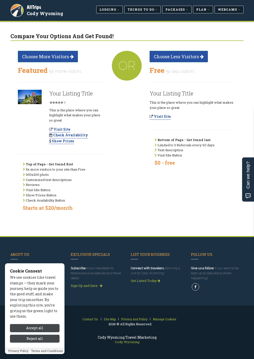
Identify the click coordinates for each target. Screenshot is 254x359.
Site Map (110, 319)
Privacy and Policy (134, 319)
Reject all (35, 338)
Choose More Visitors (46, 57)
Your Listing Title (71, 93)
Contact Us (90, 319)
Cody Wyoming (45, 13)
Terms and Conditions (47, 351)
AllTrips (34, 7)
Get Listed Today (144, 280)
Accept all (34, 328)
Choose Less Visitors (177, 57)
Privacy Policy (18, 351)
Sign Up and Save (84, 285)
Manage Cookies (164, 319)
